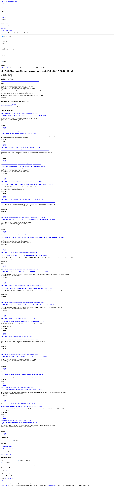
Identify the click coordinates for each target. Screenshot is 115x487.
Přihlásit (3, 462)
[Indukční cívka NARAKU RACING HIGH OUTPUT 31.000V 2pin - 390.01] (18, 403)
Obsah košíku (3, 28)
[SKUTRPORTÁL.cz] (6, 454)
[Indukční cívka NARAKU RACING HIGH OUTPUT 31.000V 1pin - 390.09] (18, 387)
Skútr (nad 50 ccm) (7, 39)
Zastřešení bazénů (51, 485)
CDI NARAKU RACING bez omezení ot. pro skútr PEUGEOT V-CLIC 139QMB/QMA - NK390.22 (28, 219)
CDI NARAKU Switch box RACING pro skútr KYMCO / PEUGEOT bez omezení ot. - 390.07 (26, 288)
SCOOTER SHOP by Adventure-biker (9, 1)
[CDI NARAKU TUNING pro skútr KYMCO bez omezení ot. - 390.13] (16, 336)
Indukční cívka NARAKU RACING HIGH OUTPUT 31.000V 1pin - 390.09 (21, 390)
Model (3, 51)
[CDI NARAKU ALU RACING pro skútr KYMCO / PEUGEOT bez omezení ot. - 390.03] (20, 147)
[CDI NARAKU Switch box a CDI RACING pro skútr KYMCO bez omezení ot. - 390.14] (20, 269)
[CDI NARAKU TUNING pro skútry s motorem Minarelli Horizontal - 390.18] (18, 371)
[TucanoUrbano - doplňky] (6, 30)
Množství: (3, 79)
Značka (3, 48)
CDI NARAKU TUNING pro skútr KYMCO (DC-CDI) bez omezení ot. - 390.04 (22, 321)
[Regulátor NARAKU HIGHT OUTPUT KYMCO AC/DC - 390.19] (16, 420)
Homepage (5, 3)
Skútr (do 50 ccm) (7, 36)
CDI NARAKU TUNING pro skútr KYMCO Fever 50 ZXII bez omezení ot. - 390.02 (24, 356)
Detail (4, 128)
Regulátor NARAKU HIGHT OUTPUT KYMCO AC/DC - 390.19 (19, 423)
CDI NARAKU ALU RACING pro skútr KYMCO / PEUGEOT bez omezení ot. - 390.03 (25, 150)
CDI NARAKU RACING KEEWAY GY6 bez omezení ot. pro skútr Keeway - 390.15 (24, 255)
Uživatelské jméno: (6, 7)
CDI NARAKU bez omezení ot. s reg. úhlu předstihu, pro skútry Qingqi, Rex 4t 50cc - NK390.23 (27, 184)
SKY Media (3, 480)
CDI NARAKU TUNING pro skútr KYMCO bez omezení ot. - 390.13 (19, 339)
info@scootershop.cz (8, 470)
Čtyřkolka (5, 43)
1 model (14, 104)
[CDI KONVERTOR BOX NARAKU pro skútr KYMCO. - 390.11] (15, 130)
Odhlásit (9, 462)
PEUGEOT (3, 105)
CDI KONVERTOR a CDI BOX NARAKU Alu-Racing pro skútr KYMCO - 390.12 (23, 115)
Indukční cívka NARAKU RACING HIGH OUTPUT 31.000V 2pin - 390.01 (21, 406)
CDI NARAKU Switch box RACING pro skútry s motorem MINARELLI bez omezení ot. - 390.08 (27, 304)
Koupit (4, 127)
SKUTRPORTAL (4, 485)
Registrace (4, 17)
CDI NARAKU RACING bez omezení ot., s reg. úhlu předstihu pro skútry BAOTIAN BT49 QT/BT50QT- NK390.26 (32, 237)
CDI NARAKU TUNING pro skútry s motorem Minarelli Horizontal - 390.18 (22, 374)
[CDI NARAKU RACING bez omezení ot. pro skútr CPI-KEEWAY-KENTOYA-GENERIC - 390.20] (23, 199)
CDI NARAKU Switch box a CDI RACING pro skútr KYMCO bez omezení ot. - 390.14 (25, 271)
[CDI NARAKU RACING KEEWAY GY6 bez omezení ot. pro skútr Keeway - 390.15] (19, 252)
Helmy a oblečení (8, 449)
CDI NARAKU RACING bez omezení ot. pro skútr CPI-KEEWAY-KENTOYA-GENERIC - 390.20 (28, 202)
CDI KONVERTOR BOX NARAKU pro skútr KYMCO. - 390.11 (19, 133)
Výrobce (3, 55)
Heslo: (3, 11)
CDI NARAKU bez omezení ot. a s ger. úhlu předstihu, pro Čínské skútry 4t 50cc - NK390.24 (26, 166)
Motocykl (5, 41)
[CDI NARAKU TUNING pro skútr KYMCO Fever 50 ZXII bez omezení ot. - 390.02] (19, 354)
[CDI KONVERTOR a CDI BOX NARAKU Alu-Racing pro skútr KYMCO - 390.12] (19, 113)
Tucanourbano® (7, 446)
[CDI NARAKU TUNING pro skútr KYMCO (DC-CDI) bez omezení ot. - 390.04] (19, 318)
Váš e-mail (3, 460)
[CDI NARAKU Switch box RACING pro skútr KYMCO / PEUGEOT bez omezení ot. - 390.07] (22, 285)
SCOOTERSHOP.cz (5, 67)
